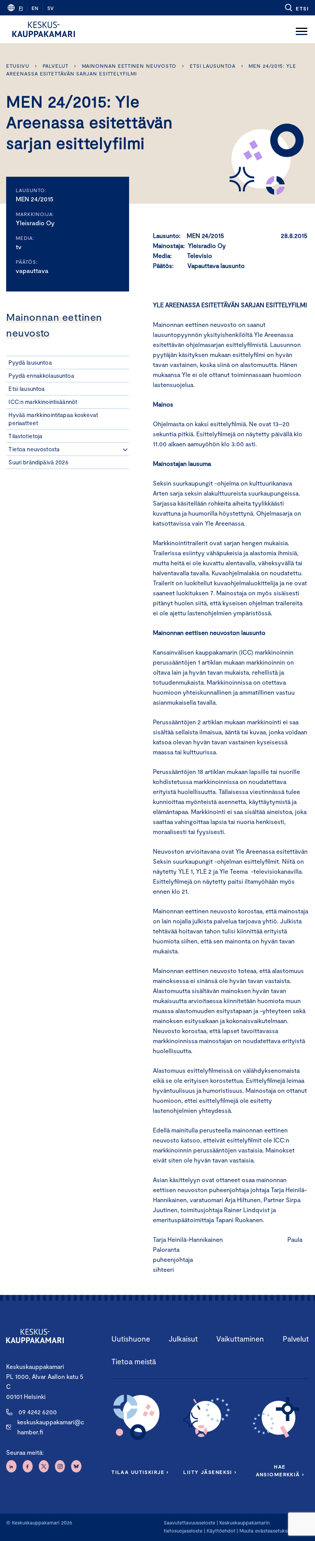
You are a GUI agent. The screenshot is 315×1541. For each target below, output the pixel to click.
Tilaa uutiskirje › (140, 1472)
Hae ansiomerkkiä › (280, 1470)
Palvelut (55, 66)
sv (50, 8)
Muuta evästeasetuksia (265, 1531)
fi (21, 8)
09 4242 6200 (37, 1411)
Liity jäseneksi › (209, 1472)
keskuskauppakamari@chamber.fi (50, 1426)
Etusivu (17, 66)
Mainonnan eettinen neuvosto (129, 66)
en (35, 8)
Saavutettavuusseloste (189, 1522)
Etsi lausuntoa (212, 66)
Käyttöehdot (221, 1531)
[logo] (43, 29)
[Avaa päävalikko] (301, 29)
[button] (296, 7)
